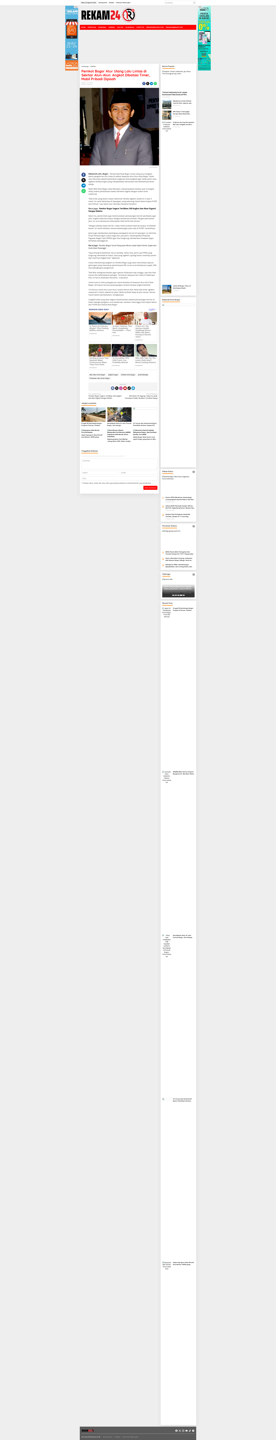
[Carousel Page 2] (176, 595)
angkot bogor (113, 375)
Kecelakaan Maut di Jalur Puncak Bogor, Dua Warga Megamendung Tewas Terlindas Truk (119, 424)
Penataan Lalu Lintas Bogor (99, 378)
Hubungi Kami (107, 1437)
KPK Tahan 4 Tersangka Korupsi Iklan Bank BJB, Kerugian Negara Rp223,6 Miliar (182, 113)
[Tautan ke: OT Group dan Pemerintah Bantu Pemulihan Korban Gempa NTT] (166, 1179)
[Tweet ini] (147, 83)
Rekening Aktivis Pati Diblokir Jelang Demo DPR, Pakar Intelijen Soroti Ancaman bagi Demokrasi (119, 440)
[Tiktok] (129, 388)
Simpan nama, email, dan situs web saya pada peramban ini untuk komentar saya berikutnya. (117, 483)
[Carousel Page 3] (178, 595)
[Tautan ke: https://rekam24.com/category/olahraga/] (193, 574)
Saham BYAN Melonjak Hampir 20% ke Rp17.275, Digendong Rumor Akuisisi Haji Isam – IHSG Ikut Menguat (179, 507)
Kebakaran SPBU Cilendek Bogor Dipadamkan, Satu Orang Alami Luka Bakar (178, 566)
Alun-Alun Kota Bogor (97, 375)
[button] (194, 3)
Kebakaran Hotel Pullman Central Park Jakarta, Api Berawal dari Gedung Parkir (183, 102)
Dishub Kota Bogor (128, 375)
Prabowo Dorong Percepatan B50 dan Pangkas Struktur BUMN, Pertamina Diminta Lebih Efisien (183, 123)
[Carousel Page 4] (181, 595)
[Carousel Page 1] (173, 595)
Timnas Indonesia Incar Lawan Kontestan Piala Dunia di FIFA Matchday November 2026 (174, 93)
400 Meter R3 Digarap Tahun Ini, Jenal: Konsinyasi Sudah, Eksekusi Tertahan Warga (141, 396)
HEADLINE (89, 84)
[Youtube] (125, 388)
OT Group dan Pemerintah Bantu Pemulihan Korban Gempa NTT (145, 424)
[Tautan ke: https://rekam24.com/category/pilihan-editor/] (193, 472)
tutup (76, 7)
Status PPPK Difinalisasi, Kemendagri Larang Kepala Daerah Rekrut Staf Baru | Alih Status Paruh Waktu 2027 (179, 498)
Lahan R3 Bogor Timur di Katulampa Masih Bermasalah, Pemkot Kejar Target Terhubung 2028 (182, 287)
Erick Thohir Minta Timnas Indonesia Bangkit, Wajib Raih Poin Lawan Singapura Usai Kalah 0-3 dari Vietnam (178, 589)
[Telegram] (133, 388)
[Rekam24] (108, 15)
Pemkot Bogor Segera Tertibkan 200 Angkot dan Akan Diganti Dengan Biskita (105, 396)
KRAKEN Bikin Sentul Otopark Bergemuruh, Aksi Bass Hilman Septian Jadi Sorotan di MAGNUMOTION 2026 (184, 773)
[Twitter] (116, 388)
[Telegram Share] (151, 83)
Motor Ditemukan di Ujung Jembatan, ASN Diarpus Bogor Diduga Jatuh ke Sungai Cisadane (178, 559)
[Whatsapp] (155, 83)
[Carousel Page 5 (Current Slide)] (184, 595)
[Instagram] (121, 388)
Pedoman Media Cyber (130, 1437)
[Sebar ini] (144, 83)
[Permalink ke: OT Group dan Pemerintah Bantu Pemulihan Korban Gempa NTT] (145, 414)
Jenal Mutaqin (143, 375)
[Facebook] (112, 388)
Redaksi (117, 1437)
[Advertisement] (138, 47)
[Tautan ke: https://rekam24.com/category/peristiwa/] (193, 526)
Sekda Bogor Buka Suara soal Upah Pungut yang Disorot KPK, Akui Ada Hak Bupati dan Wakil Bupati (144, 438)
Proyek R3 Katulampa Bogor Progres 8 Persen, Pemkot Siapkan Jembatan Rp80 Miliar (92, 424)
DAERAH (83, 84)
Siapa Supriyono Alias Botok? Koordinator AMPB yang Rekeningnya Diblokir (92, 436)
